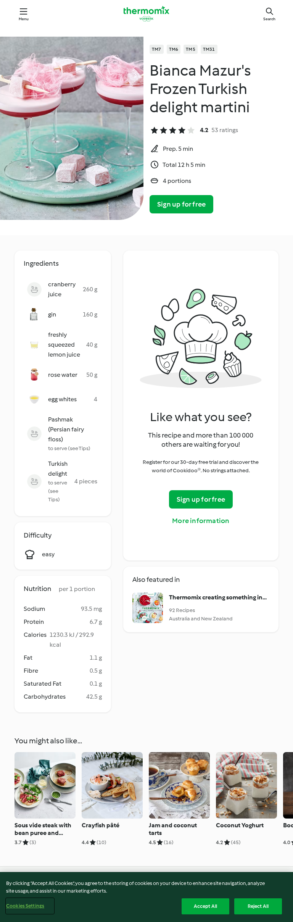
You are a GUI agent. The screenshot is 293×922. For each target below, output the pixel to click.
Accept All (205, 906)
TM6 (174, 49)
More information (200, 521)
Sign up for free (181, 204)
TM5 (190, 49)
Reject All (258, 906)
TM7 (156, 49)
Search (269, 18)
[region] (146, 897)
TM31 (209, 49)
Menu (24, 18)
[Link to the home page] (146, 13)
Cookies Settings (25, 906)
